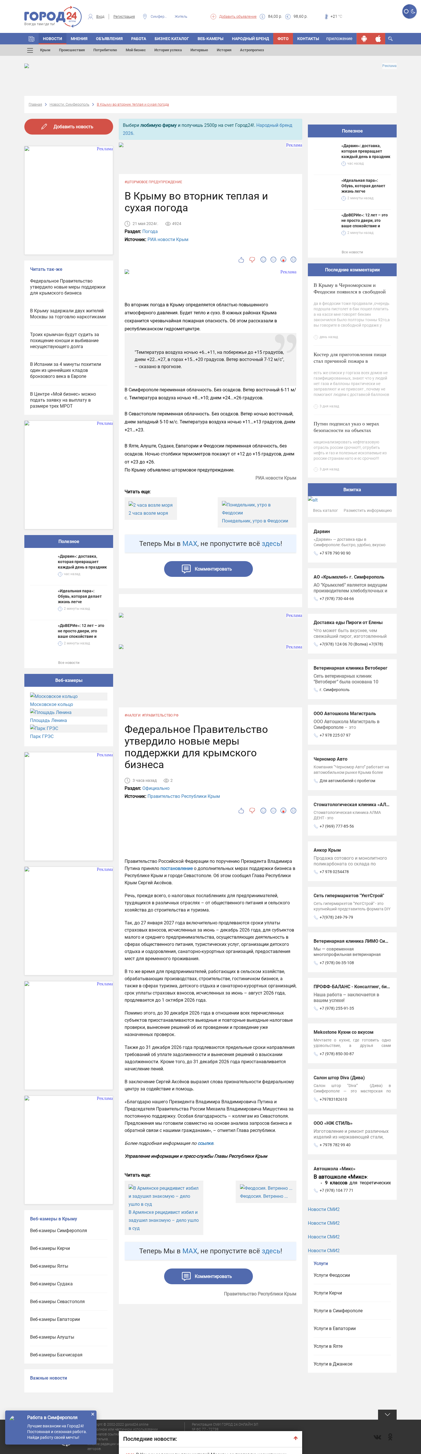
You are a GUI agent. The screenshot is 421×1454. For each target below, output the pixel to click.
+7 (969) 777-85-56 (337, 826)
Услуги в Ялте (328, 1346)
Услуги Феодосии (332, 1275)
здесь (271, 544)
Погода (150, 231)
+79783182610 (333, 1099)
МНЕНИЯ (79, 38)
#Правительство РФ (160, 715)
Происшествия (72, 50)
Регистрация (124, 16)
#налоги (133, 715)
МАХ (189, 544)
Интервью (199, 50)
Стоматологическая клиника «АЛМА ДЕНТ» (361, 804)
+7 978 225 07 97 (335, 735)
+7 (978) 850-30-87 (337, 1053)
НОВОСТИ (52, 38)
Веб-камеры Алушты (52, 1337)
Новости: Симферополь (69, 104)
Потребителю (105, 50)
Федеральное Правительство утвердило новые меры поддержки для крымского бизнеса (67, 287)
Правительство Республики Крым (183, 796)
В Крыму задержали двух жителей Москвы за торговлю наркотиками (68, 313)
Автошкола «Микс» (334, 1168)
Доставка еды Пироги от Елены (348, 622)
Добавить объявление (238, 16)
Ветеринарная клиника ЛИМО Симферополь (362, 941)
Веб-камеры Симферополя (58, 1230)
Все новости (69, 662)
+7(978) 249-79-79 (336, 917)
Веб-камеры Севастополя (57, 1301)
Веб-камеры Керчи (50, 1248)
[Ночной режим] (413, 11)
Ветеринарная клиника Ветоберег (350, 668)
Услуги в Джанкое (333, 1364)
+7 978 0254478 (334, 871)
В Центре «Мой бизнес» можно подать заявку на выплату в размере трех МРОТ (63, 400)
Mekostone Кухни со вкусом (343, 1032)
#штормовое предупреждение (153, 182)
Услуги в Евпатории (335, 1328)
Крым (45, 50)
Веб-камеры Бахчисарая (56, 1355)
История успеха (168, 50)
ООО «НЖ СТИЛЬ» (333, 1123)
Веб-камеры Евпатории (55, 1319)
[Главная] (31, 38)
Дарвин (322, 531)
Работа (138, 38)
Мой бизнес (136, 50)
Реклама (389, 66)
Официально (156, 788)
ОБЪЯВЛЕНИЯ (109, 38)
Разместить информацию (368, 510)
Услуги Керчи (328, 1293)
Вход (100, 16)
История (224, 50)
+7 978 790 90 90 (335, 553)
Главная (35, 104)
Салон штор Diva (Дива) (339, 1077)
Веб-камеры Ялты (49, 1266)
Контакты (308, 38)
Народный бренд (250, 38)
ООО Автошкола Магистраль (345, 713)
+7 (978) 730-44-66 (337, 598)
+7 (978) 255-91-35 (337, 1008)
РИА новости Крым (167, 239)
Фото (283, 38)
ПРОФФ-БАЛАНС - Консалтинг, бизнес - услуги (364, 986)
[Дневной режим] (406, 11)
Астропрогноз (252, 50)
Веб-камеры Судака (51, 1284)
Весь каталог (325, 510)
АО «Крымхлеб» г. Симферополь (349, 577)
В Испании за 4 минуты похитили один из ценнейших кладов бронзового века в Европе (65, 370)
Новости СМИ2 (324, 1209)
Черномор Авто (330, 759)
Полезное (68, 541)
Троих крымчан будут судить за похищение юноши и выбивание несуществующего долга (64, 340)
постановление (176, 868)
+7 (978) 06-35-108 (337, 962)
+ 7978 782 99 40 (335, 1145)
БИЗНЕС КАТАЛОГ (172, 38)
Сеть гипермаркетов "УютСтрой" (349, 895)
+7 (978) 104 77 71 (336, 1190)
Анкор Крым (327, 850)
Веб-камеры (210, 38)
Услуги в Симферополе (338, 1310)
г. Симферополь (335, 689)
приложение (339, 38)
